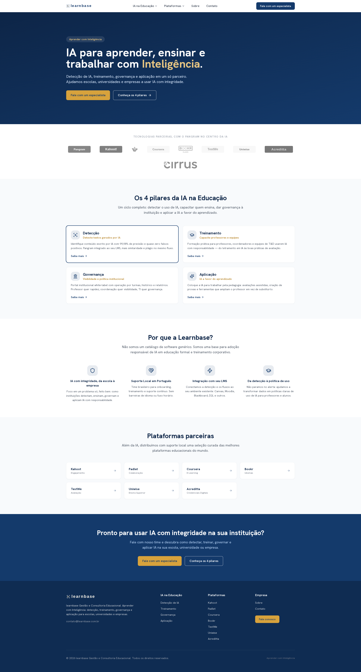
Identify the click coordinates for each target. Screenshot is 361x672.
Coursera (214, 614)
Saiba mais (77, 256)
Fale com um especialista (275, 6)
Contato (211, 6)
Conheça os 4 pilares (132, 95)
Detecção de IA (170, 602)
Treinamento (168, 608)
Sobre (195, 6)
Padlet (211, 608)
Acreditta (213, 638)
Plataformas (172, 6)
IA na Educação (143, 6)
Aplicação (166, 620)
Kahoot (212, 602)
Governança (168, 614)
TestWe (212, 626)
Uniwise (212, 632)
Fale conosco (267, 619)
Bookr (211, 620)
